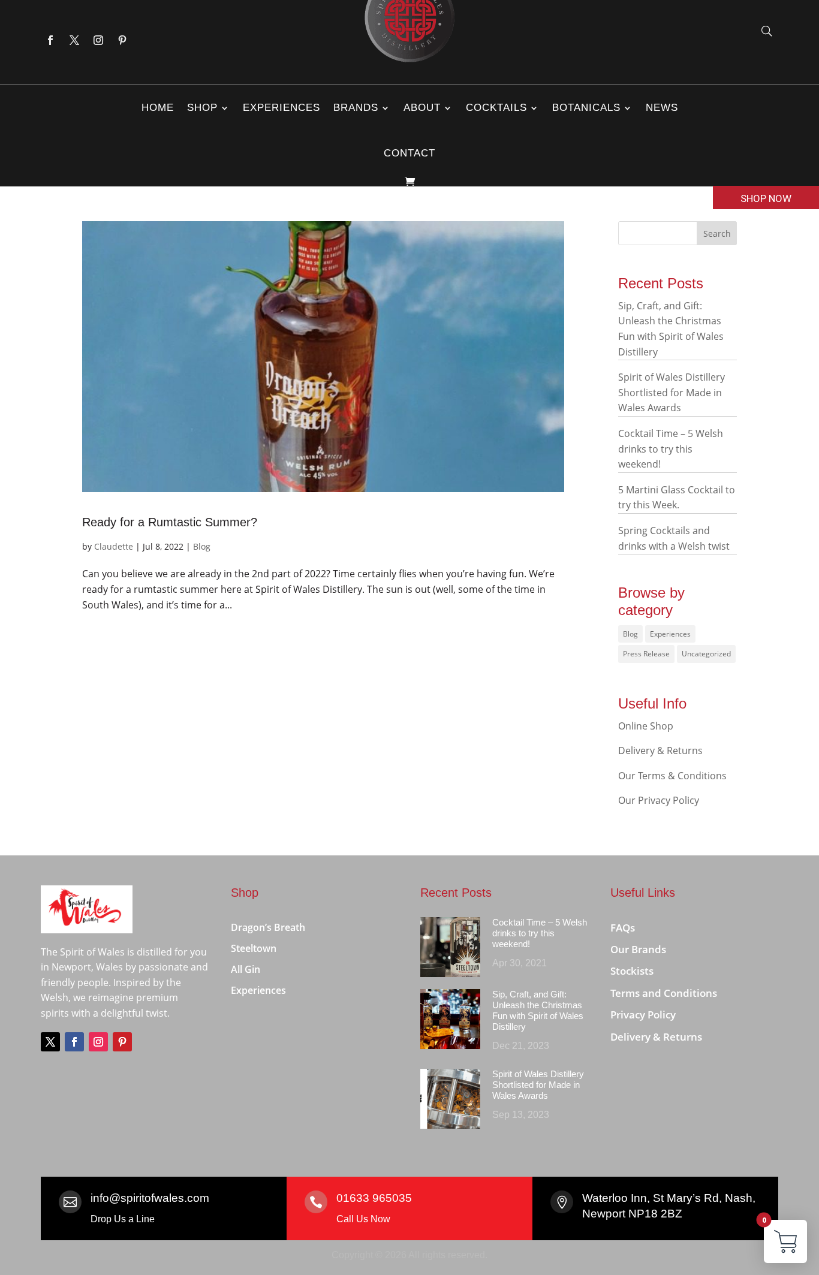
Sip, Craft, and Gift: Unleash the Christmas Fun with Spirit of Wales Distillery (537, 1010)
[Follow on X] (74, 40)
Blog (201, 546)
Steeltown (253, 949)
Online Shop (645, 726)
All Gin (245, 970)
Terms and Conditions (663, 993)
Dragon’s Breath (268, 928)
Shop (202, 107)
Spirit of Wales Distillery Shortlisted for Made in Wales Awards (671, 392)
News (662, 107)
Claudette (113, 546)
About (422, 107)
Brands (355, 107)
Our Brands (638, 950)
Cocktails (496, 107)
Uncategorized (706, 654)
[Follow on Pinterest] (122, 40)
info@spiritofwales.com (150, 1198)
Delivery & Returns (660, 750)
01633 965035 (374, 1198)
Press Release (646, 654)
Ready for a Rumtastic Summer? (169, 522)
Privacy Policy (643, 1015)
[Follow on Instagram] (98, 40)
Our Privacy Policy (658, 800)
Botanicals (586, 107)
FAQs (622, 928)
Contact (409, 153)
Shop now (765, 198)
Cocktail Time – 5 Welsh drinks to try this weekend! (670, 449)
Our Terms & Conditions (672, 775)
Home (157, 107)
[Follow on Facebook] (50, 40)
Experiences (281, 107)
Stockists (632, 971)
